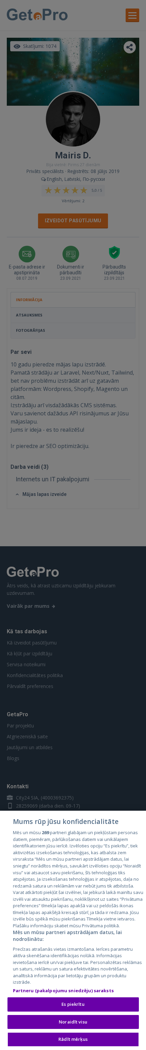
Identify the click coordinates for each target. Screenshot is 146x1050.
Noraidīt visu (73, 1022)
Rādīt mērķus (73, 1039)
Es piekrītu (72, 1004)
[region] (73, 930)
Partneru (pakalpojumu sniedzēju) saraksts (63, 990)
